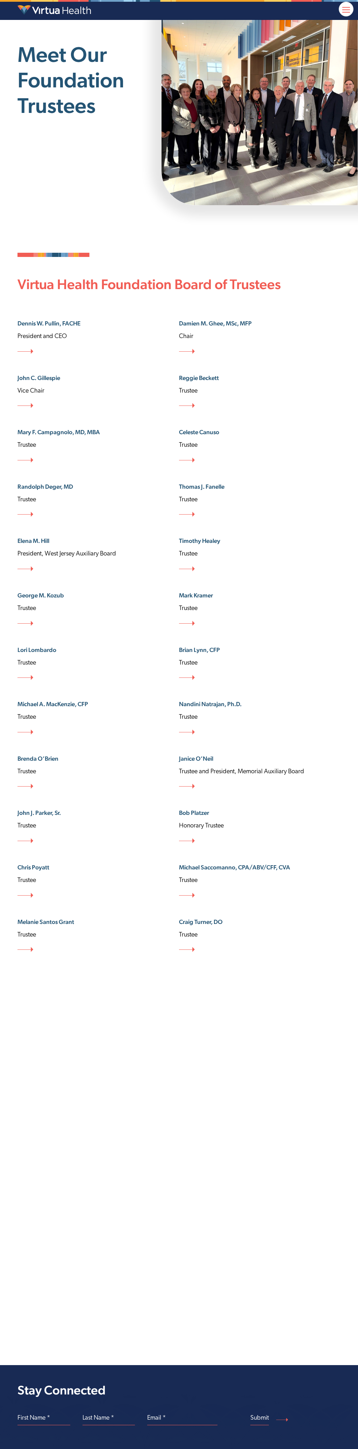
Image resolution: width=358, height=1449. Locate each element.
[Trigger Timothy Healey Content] (260, 554)
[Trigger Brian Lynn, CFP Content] (260, 663)
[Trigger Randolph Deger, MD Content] (98, 500)
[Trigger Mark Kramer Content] (260, 609)
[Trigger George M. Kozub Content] (98, 609)
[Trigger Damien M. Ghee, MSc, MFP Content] (260, 337)
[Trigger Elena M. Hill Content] (98, 554)
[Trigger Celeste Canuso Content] (260, 446)
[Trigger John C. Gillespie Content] (98, 391)
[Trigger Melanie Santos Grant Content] (98, 935)
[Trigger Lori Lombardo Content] (98, 663)
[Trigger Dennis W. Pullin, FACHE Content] (98, 337)
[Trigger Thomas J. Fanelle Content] (260, 500)
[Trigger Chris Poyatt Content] (98, 881)
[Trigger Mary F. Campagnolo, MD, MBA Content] (98, 446)
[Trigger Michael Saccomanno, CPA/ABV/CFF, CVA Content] (260, 881)
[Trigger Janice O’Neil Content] (260, 772)
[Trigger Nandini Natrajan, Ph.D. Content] (260, 718)
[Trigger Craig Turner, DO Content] (260, 935)
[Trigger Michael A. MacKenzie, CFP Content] (98, 718)
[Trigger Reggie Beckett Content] (260, 391)
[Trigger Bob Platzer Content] (260, 826)
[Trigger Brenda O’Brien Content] (98, 772)
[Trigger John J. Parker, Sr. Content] (98, 826)
